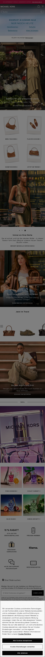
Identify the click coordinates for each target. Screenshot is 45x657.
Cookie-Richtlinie (24, 634)
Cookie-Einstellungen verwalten (22, 647)
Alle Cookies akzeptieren (22, 640)
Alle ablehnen (22, 653)
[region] (22, 628)
